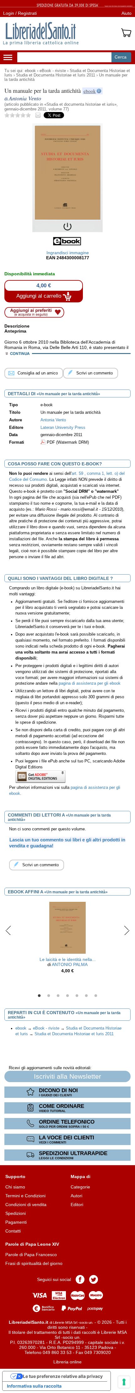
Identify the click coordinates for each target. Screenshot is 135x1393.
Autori (76, 1195)
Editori (77, 1204)
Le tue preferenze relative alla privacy (63, 1376)
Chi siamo (15, 1186)
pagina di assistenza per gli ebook (90, 683)
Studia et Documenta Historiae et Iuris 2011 (55, 75)
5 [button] (77, 996)
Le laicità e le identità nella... (68, 959)
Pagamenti (16, 1222)
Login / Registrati (20, 13)
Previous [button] (8, 930)
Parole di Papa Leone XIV (32, 1244)
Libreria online (67, 1361)
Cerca (121, 56)
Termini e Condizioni (25, 1195)
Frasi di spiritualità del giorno (33, 1263)
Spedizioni (15, 1213)
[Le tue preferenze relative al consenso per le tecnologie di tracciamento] (124, 1382)
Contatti (13, 1230)
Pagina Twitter (93, 1279)
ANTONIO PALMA (70, 964)
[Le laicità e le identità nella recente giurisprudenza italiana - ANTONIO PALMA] (67, 927)
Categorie (80, 1186)
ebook (30, 71)
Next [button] (127, 930)
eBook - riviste (53, 71)
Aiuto (127, 13)
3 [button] (58, 996)
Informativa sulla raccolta (34, 1386)
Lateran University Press (62, 427)
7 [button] (96, 996)
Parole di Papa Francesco (31, 1254)
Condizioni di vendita (25, 1204)
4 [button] (67, 996)
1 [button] (39, 996)
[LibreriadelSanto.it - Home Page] (40, 33)
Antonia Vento (53, 420)
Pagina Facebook (80, 1279)
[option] (67, 939)
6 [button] (86, 996)
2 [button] (49, 996)
